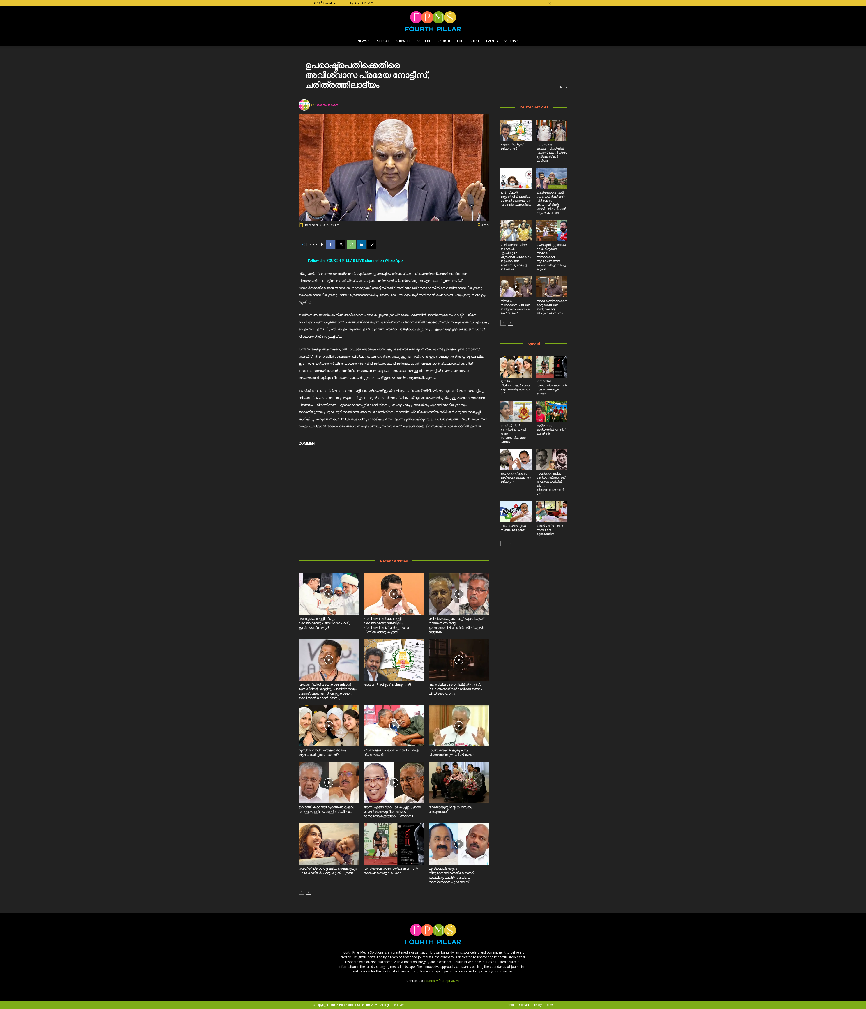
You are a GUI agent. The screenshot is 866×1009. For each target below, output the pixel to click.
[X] (340, 244)
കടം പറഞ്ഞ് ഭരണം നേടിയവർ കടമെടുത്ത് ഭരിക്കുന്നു (515, 477)
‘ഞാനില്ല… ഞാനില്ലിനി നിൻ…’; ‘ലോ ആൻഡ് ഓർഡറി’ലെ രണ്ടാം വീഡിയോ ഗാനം (455, 689)
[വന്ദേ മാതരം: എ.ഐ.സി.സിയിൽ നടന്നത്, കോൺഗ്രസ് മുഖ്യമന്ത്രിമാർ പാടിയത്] (551, 130)
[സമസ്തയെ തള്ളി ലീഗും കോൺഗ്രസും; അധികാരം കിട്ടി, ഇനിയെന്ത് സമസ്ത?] (329, 594)
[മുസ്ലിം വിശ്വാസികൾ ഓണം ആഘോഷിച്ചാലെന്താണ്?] (329, 725)
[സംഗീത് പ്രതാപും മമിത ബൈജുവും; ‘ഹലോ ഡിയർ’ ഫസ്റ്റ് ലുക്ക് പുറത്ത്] (329, 844)
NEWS (362, 41)
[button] (550, 3)
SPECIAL (383, 41)
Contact (524, 1005)
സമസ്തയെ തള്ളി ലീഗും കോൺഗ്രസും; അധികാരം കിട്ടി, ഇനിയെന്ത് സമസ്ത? (324, 623)
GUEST (474, 41)
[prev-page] (301, 892)
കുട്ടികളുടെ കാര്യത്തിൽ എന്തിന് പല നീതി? (550, 429)
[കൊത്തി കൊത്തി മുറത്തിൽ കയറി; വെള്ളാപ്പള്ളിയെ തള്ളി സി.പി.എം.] (329, 782)
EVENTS (492, 41)
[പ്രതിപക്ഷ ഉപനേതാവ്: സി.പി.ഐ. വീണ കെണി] (394, 725)
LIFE (460, 41)
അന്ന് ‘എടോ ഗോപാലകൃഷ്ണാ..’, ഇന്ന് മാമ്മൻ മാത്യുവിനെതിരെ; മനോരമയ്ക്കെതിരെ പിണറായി (392, 811)
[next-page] (308, 892)
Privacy (537, 1005)
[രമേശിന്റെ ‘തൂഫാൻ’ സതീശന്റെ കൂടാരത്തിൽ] (551, 511)
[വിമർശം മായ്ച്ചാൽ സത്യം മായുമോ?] (515, 511)
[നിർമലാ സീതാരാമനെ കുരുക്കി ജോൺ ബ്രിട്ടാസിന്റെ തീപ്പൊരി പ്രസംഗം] (551, 287)
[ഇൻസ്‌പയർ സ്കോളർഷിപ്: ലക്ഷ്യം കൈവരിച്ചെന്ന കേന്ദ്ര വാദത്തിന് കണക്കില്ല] (515, 178)
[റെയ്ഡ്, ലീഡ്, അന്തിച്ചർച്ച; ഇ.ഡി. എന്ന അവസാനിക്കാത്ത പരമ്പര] (515, 411)
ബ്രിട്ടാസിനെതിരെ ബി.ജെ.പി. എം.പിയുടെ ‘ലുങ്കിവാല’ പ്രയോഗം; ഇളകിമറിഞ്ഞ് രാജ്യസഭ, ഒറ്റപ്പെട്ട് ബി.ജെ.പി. (515, 257)
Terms (549, 1005)
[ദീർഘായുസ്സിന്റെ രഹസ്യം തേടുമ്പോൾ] (459, 782)
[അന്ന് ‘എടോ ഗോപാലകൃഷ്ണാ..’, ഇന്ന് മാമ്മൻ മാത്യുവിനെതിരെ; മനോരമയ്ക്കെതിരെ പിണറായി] (394, 782)
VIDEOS (510, 41)
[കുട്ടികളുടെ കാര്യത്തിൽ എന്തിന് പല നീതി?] (551, 411)
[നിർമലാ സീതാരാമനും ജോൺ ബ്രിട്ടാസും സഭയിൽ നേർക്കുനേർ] (515, 287)
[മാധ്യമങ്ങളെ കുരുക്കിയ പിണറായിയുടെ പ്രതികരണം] (459, 725)
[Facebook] (330, 244)
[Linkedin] (361, 244)
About (512, 1005)
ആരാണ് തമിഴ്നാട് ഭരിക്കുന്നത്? (387, 684)
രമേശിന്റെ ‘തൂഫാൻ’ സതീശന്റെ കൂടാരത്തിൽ (550, 530)
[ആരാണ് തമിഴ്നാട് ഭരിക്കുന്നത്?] (394, 660)
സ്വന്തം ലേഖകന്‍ (327, 104)
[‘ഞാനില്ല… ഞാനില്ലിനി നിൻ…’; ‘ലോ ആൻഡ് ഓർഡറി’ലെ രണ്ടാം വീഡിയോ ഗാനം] (459, 660)
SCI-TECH (424, 41)
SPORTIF (444, 41)
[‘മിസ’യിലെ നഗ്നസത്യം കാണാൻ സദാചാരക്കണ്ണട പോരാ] (394, 844)
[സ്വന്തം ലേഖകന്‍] (305, 105)
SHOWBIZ (403, 41)
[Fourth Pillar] (433, 21)
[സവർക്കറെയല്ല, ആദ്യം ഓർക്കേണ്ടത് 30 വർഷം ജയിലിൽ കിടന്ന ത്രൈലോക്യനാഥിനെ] (551, 459)
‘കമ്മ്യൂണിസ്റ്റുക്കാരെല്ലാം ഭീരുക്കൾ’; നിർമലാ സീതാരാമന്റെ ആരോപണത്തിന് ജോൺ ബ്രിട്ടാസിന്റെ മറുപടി (551, 257)
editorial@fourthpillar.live (442, 981)
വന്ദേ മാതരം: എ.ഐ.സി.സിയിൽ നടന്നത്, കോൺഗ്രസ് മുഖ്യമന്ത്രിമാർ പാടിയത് (551, 152)
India (563, 87)
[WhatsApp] (351, 244)
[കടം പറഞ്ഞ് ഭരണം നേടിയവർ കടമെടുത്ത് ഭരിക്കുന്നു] (515, 459)
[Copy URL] (371, 244)
